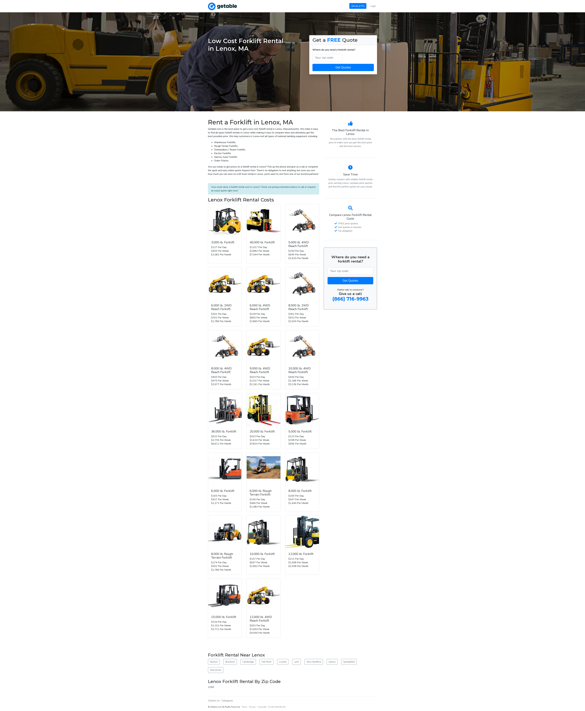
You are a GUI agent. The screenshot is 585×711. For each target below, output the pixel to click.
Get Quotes (343, 67)
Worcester (215, 670)
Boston (214, 661)
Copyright (261, 707)
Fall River (266, 661)
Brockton (230, 661)
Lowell (282, 661)
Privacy (252, 707)
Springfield (349, 661)
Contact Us (214, 700)
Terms (244, 707)
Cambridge (248, 661)
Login (373, 6)
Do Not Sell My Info (277, 707)
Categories (227, 700)
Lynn (296, 661)
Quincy (332, 661)
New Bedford (314, 661)
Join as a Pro (357, 6)
